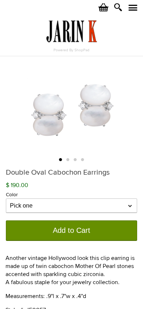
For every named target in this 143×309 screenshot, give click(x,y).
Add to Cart (71, 230)
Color (12, 194)
